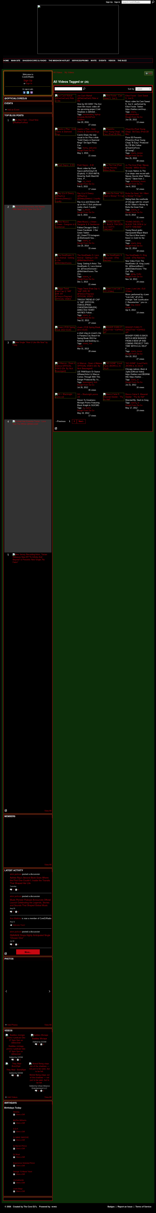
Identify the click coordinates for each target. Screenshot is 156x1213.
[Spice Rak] (8, 840)
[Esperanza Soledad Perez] (8, 1168)
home (85, 148)
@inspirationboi (132, 114)
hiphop (97, 114)
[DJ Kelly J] (8, 823)
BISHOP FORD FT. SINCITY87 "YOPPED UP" (135, 330)
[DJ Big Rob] (8, 856)
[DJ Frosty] (15, 823)
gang (133, 274)
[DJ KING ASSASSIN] (45, 832)
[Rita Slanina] (8, 848)
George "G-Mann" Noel (22, 1172)
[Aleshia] (8, 1116)
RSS (6, 810)
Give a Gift (20, 1114)
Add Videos (12, 1097)
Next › (81, 421)
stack (133, 112)
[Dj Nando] (37, 840)
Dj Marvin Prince (20, 1146)
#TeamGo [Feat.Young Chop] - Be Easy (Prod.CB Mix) (137, 131)
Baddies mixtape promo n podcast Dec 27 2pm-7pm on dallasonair (16, 1050)
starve (133, 210)
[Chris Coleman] (30, 823)
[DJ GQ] (37, 856)
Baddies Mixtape (39, 1038)
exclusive (135, 181)
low (132, 305)
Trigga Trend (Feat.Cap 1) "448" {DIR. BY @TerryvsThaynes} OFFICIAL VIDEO (88, 292)
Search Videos (84, 88)
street (85, 343)
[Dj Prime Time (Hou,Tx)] (15, 856)
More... (28, 952)
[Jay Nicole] (23, 848)
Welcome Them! (19, 925)
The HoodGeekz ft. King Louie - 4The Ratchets (136, 256)
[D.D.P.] (8, 1133)
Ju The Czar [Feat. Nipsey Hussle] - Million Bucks (137, 166)
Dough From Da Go (133, 117)
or (138, 210)
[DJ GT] (30, 840)
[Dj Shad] (8, 1159)
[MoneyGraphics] (37, 848)
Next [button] (49, 991)
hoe (90, 343)
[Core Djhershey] (45, 856)
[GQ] (15, 840)
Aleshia (16, 1112)
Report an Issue (125, 1207)
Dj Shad (16, 1154)
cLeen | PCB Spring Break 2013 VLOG (88, 328)
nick (95, 382)
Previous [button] (6, 991)
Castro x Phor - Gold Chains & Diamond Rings (88, 130)
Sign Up (109, 2)
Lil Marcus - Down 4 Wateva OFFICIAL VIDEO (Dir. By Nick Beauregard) (89, 366)
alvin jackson (15, 874)
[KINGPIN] (15, 848)
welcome (93, 148)
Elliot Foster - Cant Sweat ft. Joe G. (136, 97)
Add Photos (12, 1025)
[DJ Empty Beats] (37, 832)
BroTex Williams (19, 1120)
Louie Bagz (18, 1189)
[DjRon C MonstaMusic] (30, 848)
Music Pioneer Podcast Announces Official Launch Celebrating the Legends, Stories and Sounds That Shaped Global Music (30, 902)
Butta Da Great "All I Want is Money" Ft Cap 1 (137, 194)
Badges (111, 1207)
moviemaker (88, 114)
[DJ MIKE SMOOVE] (8, 1142)
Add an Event (13, 110)
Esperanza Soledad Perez (24, 1163)
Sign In (117, 2)
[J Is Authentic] (8, 1185)
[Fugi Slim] (23, 823)
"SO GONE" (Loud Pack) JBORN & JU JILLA (136, 364)
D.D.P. (15, 1129)
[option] (28, 991)
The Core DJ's (30, 1207)
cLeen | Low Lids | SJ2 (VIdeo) (135, 290)
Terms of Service (143, 1207)
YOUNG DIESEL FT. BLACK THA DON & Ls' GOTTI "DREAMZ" (136, 224)
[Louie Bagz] (8, 1193)
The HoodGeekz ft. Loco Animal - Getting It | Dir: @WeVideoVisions (88, 258)
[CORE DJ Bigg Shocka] (8, 832)
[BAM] (30, 856)
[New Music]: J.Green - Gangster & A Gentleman (88, 223)
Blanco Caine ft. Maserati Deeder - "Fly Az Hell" (136, 395)
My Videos (69, 72)
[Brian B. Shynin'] (23, 840)
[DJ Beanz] (15, 832)
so (84, 181)
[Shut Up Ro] (45, 848)
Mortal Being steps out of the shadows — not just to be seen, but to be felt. (40, 1078)
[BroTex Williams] (8, 1125)
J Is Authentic (18, 1180)
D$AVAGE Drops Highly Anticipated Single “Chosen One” (30, 936)
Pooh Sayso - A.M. (85, 165)
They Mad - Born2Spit (16, 1069)
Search (153, 2)
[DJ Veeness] (45, 823)
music (143, 181)
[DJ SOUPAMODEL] (23, 856)
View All (47, 811)
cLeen (128, 307)
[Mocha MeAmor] (45, 840)
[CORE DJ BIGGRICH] (30, 832)
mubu (138, 274)
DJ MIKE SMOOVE (21, 1137)
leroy (139, 243)
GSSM (20, 1057)
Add (150, 73)
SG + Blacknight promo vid (87, 395)
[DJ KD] (23, 832)
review (140, 153)
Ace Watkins (15, 918)
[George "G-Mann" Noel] (8, 1176)
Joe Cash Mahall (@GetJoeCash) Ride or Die (87, 98)
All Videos (57, 72)
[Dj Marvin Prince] (8, 1150)
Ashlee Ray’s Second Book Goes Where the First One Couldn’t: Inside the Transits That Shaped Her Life (30, 880)
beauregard (87, 382)
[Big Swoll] (37, 823)
